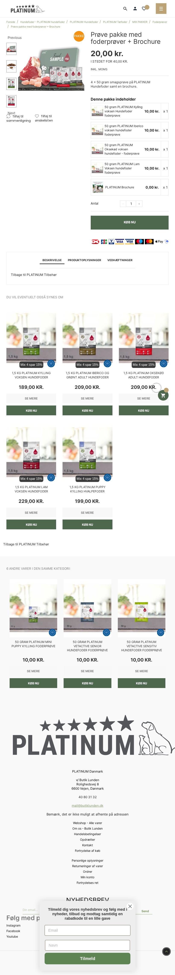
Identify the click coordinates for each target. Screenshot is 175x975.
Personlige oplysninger (87, 860)
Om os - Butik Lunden (87, 828)
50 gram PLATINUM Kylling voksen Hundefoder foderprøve (124, 111)
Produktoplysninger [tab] (84, 260)
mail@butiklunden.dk (87, 806)
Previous (12, 37)
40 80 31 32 (88, 797)
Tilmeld (87, 958)
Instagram (13, 925)
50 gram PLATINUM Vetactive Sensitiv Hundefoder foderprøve (141, 646)
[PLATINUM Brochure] (98, 187)
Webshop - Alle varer (87, 823)
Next (11, 113)
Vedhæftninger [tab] (120, 260)
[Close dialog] (130, 906)
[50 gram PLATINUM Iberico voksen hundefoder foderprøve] (98, 130)
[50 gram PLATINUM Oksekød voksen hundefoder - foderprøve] (98, 149)
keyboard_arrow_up (166, 951)
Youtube (12, 936)
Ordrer (87, 871)
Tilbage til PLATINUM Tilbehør (34, 275)
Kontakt (87, 845)
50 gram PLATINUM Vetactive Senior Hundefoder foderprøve (87, 646)
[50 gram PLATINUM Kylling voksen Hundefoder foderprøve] (98, 111)
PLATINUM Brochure (119, 187)
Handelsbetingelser (87, 834)
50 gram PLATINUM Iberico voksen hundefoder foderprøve (124, 130)
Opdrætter (87, 839)
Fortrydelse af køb (87, 850)
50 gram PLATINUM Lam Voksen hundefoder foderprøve (122, 168)
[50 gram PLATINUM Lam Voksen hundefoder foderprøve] (98, 168)
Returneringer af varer (87, 866)
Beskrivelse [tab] (52, 260)
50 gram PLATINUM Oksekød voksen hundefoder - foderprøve (122, 149)
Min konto (87, 877)
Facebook (13, 931)
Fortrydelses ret (87, 882)
